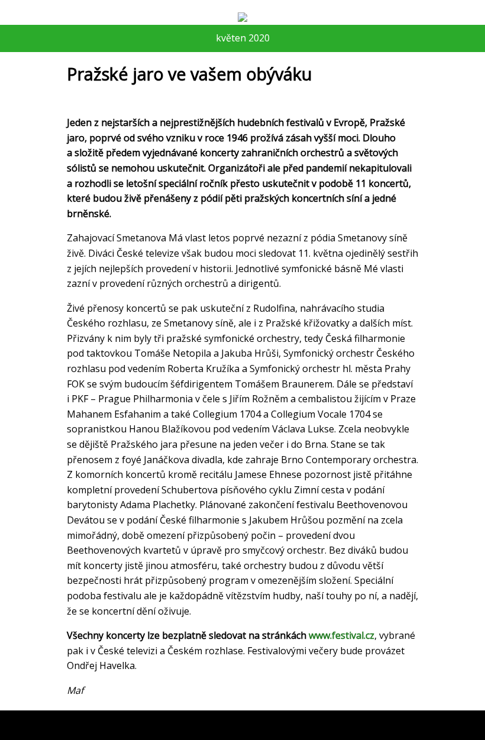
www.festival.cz (341, 635)
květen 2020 (243, 37)
